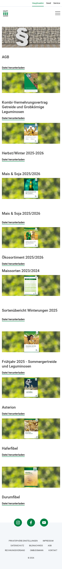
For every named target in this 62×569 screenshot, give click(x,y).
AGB (50, 545)
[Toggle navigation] (57, 13)
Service (56, 3)
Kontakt (52, 550)
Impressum (48, 541)
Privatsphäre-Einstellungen (23, 541)
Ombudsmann (36, 550)
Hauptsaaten (38, 3)
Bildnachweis (36, 545)
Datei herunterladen (13, 67)
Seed (48, 3)
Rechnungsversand (15, 550)
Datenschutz (17, 545)
